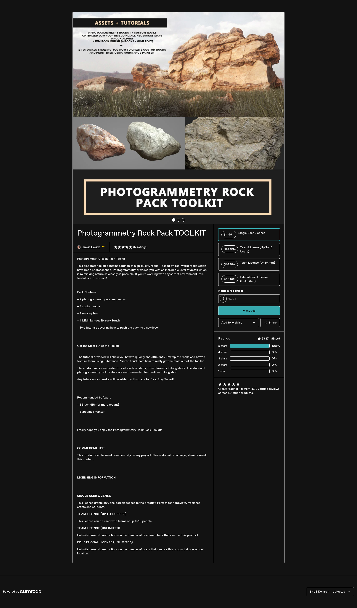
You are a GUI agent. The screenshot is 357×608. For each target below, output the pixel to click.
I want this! (249, 310)
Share (273, 322)
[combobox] (238, 322)
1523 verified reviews (265, 389)
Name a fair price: (230, 290)
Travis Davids (93, 247)
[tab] (173, 220)
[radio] (249, 234)
